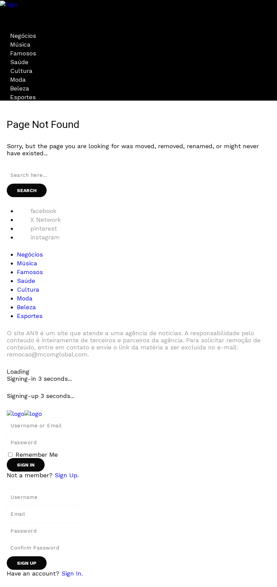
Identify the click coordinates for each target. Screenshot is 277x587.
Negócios (23, 35)
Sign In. (72, 573)
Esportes (23, 97)
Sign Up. (67, 475)
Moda (18, 79)
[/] (2, 11)
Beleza (19, 88)
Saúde (19, 61)
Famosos (23, 53)
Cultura (21, 70)
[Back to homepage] (24, 413)
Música (20, 44)
